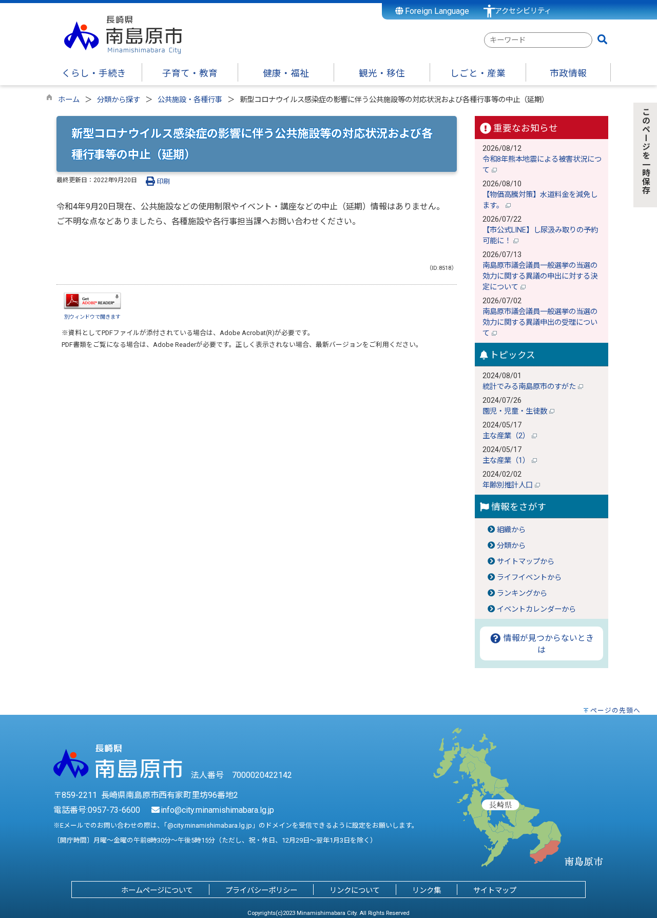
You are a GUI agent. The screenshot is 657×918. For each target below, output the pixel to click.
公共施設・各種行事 (190, 99)
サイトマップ (494, 890)
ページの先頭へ (615, 710)
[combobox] (538, 40)
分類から (511, 545)
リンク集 (426, 890)
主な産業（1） (507, 460)
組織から (511, 529)
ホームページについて (157, 890)
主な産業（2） (507, 436)
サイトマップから (525, 561)
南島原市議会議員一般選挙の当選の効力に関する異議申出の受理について (539, 322)
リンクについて (355, 890)
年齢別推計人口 (508, 485)
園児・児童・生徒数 (515, 411)
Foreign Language (436, 11)
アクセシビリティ (523, 11)
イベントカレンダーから (536, 609)
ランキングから (522, 593)
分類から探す (118, 99)
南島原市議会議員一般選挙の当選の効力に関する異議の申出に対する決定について (539, 276)
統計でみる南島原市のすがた (530, 386)
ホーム (69, 99)
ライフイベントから (529, 577)
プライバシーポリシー (261, 890)
